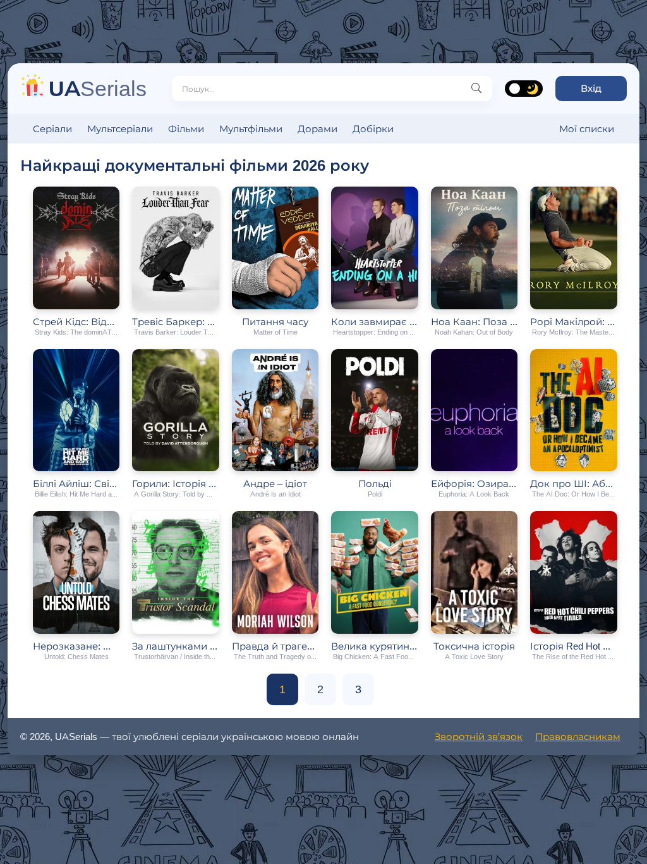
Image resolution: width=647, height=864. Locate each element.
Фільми (186, 129)
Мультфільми (250, 129)
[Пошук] (476, 88)
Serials (98, 88)
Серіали (52, 129)
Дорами (317, 129)
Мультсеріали (120, 129)
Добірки (373, 129)
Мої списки (586, 129)
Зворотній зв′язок (479, 737)
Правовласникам (577, 737)
